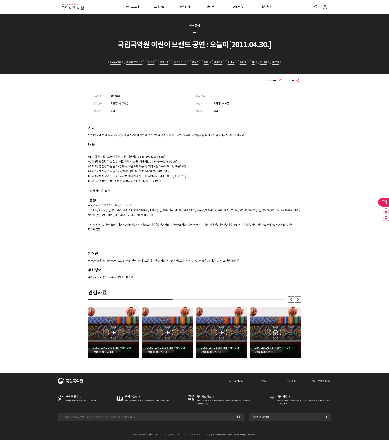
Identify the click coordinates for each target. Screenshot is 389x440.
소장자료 (159, 7)
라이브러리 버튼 (383, 202)
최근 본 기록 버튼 (386, 219)
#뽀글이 (263, 62)
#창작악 (195, 62)
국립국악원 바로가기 (321, 380)
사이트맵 (291, 380)
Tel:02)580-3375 (171, 434)
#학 (253, 62)
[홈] (73, 3)
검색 (238, 417)
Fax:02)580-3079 (192, 434)
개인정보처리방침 (236, 380)
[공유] (298, 80)
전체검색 (316, 7)
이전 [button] (291, 299)
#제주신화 (164, 62)
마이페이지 (325, 7)
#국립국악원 (115, 62)
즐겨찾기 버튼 (386, 211)
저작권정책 (266, 380)
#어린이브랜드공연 (134, 62)
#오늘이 (151, 62)
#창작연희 (218, 62)
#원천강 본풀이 (180, 62)
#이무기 (275, 62)
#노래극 (231, 62)
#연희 (206, 62)
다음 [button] (298, 299)
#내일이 (243, 62)
